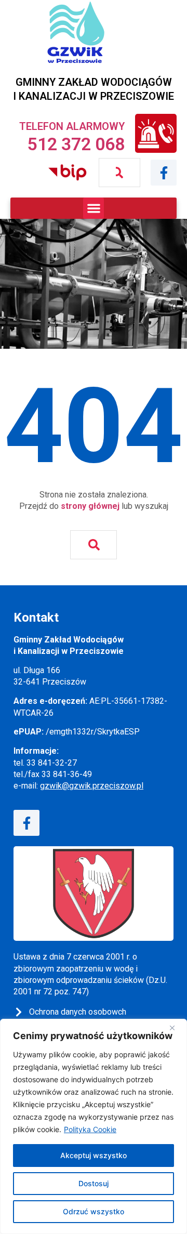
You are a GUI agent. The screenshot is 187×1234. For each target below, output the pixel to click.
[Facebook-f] (164, 173)
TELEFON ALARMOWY (72, 126)
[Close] (176, 1027)
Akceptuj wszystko (93, 1155)
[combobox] (107, 172)
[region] (93, 1126)
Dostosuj (93, 1183)
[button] (93, 208)
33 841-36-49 (67, 774)
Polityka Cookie (90, 1129)
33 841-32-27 (51, 763)
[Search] (119, 172)
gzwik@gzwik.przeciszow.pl (91, 786)
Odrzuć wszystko (93, 1211)
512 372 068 (76, 144)
